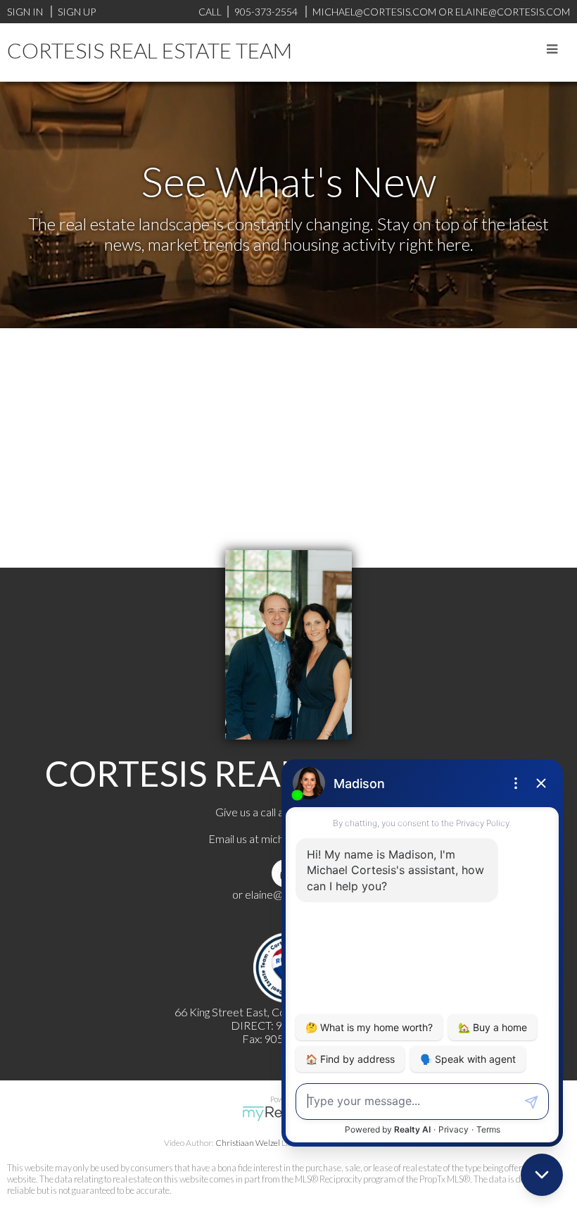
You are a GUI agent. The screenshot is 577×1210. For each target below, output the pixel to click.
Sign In (25, 12)
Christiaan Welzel (247, 1142)
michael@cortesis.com (374, 12)
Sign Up (77, 12)
